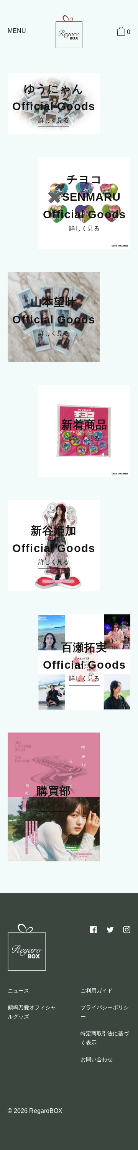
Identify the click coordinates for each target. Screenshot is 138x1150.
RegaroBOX (45, 1111)
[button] (122, 32)
